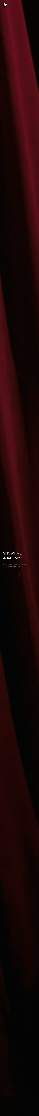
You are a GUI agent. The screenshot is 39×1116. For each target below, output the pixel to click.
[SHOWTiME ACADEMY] (5, 5)
